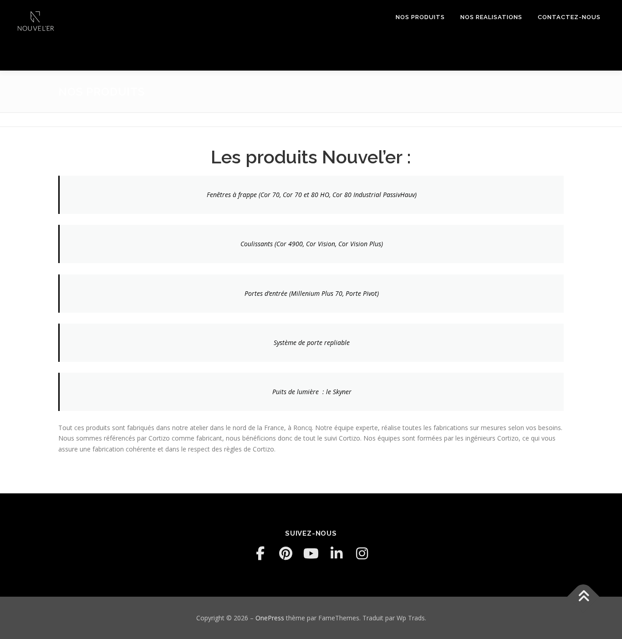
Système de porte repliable (312, 342)
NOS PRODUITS (420, 17)
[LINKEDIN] (336, 553)
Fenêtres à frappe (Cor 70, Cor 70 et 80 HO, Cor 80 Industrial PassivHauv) (312, 194)
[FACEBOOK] (260, 553)
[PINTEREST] (285, 553)
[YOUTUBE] (311, 553)
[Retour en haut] (583, 596)
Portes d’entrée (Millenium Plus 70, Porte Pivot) (312, 293)
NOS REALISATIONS (491, 17)
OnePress (269, 618)
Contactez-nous (569, 17)
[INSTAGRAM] (362, 553)
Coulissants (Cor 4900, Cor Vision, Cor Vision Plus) (311, 243)
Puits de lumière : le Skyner (312, 391)
